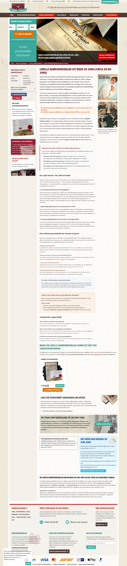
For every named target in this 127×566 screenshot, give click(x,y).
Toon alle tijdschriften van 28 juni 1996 (23, 39)
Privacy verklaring (72, 564)
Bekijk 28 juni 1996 (103, 424)
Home (13, 511)
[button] (107, 87)
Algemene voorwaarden (59, 564)
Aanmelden (91, 547)
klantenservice (48, 512)
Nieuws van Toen (21, 517)
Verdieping (15, 514)
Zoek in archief (25, 34)
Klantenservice (20, 511)
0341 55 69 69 (51, 522)
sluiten (28, 563)
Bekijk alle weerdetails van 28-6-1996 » (93, 471)
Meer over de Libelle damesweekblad (18, 88)
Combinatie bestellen (53, 390)
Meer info (61, 386)
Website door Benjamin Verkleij (87, 564)
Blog (28, 511)
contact (92, 496)
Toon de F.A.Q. (100, 524)
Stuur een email (78, 522)
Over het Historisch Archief (58, 551)
